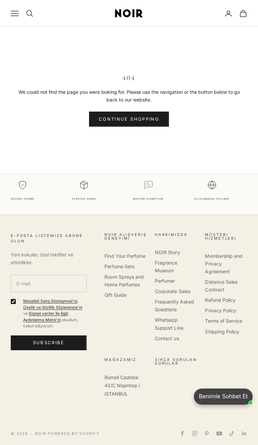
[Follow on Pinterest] (207, 433)
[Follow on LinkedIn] (244, 433)
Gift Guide (115, 295)
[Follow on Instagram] (194, 433)
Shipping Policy (222, 331)
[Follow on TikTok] (231, 433)
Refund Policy (220, 300)
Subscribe (48, 342)
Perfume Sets (119, 266)
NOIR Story (167, 252)
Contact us (167, 338)
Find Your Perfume (124, 256)
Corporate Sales (172, 291)
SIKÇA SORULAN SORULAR (176, 361)
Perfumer (165, 281)
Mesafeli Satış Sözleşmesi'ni (50, 301)
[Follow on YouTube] (219, 433)
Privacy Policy (220, 310)
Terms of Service (223, 321)
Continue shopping (129, 119)
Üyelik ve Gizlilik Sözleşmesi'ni (52, 307)
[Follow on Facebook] (182, 433)
